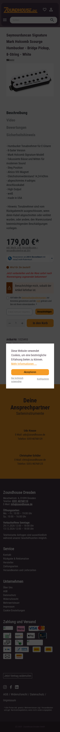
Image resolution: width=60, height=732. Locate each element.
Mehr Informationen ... (24, 363)
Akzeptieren (30, 372)
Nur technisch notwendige (17, 380)
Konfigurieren (43, 379)
